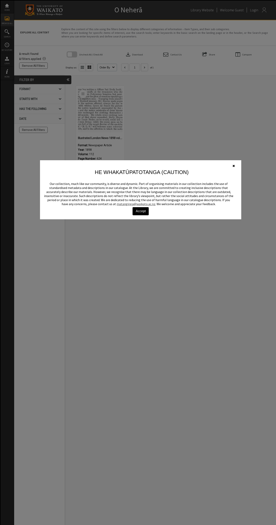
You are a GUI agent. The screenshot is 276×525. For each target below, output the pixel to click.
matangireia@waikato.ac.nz (136, 204)
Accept (141, 211)
